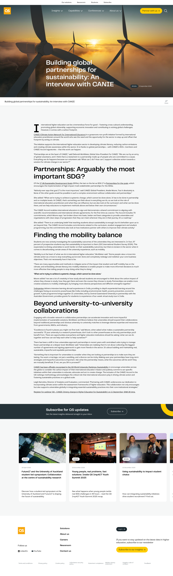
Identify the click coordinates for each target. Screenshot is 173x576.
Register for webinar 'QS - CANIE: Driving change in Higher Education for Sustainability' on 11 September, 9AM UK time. (84, 392)
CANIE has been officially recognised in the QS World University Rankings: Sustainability (71, 367)
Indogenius (39, 288)
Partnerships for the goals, (117, 183)
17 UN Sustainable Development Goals (56, 183)
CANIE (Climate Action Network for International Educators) (60, 134)
